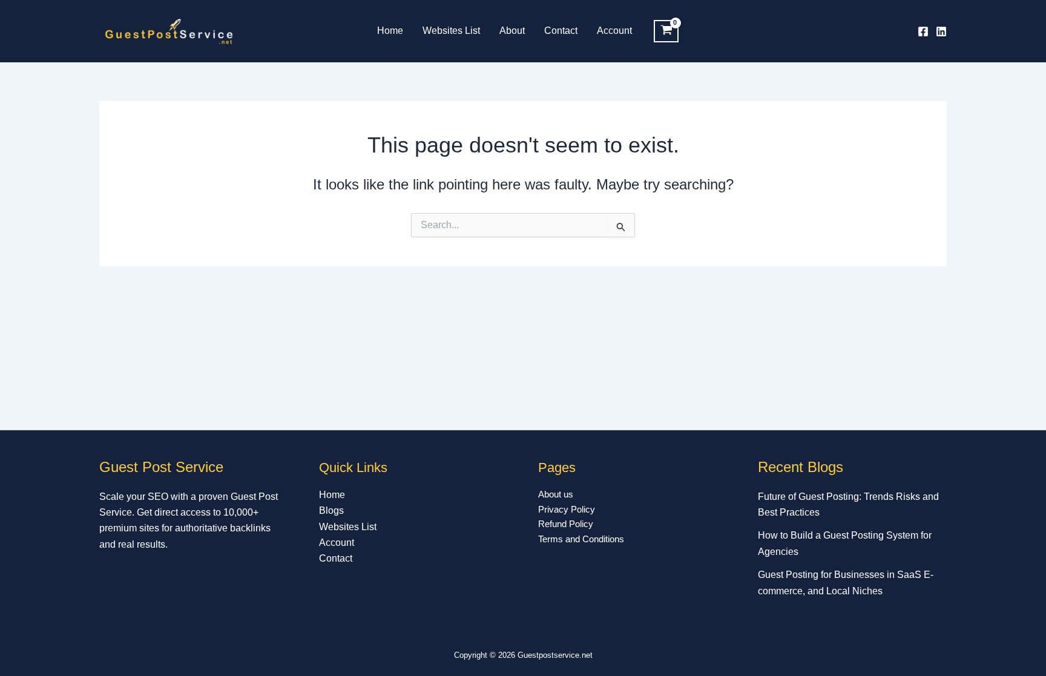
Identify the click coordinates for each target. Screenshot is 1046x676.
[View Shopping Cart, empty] (666, 31)
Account (614, 30)
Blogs (331, 510)
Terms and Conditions (581, 539)
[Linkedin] (941, 31)
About (512, 30)
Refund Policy (565, 524)
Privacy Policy (566, 509)
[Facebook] (923, 31)
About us (555, 494)
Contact (560, 30)
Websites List (451, 30)
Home (390, 30)
